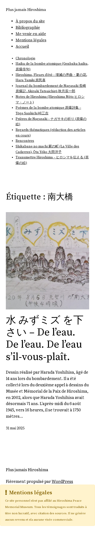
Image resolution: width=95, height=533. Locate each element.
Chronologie (25, 58)
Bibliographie (28, 27)
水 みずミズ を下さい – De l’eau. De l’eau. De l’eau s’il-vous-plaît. (45, 338)
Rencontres (25, 141)
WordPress (62, 481)
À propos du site (30, 21)
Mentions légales (31, 40)
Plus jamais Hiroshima (26, 9)
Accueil (22, 46)
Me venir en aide (31, 33)
